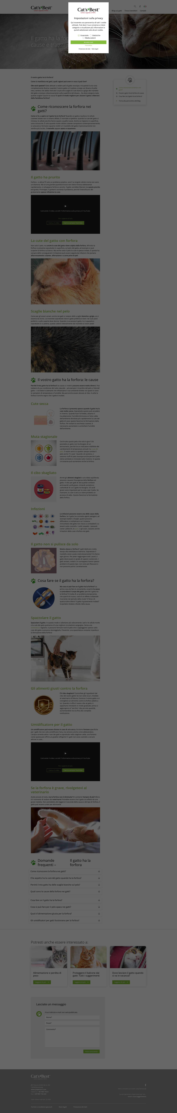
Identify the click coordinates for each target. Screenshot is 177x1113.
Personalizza (88, 45)
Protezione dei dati (84, 49)
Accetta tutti (88, 42)
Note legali (95, 49)
